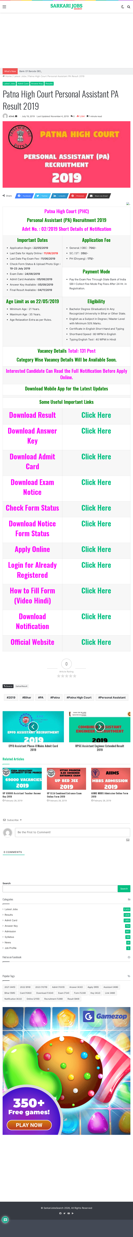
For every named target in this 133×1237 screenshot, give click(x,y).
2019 (11, 697)
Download (44, 993)
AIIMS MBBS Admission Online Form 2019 (109, 794)
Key (95, 993)
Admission (10, 931)
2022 (25, 987)
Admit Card (23, 83)
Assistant (111, 987)
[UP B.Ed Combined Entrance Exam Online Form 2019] (66, 779)
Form (80, 993)
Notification (13, 999)
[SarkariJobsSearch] (66, 6)
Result (73, 999)
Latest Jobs (20, 76)
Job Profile (10, 948)
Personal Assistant (113, 697)
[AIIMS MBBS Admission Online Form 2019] (110, 779)
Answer (76, 987)
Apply (93, 987)
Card (26, 993)
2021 (10, 987)
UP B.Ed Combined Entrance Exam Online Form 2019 (64, 794)
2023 (41, 987)
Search (7, 883)
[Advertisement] (66, 40)
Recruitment (53, 999)
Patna (56, 697)
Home (8, 76)
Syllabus (9, 937)
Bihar (27, 697)
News (8, 942)
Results (49, 83)
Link (110, 993)
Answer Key (37, 83)
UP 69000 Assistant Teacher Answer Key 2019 (22, 794)
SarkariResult (21, 686)
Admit (58, 987)
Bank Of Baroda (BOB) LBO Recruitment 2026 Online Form (50, 71)
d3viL (12, 116)
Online (33, 999)
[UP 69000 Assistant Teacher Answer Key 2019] (22, 779)
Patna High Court (79, 697)
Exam (63, 993)
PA (41, 697)
